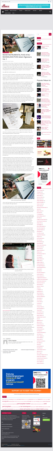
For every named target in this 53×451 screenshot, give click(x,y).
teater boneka (33, 406)
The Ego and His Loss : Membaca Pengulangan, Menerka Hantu (45, 89)
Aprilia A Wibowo (40, 315)
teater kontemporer (8, 409)
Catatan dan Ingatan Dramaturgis (27, 349)
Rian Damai (39, 270)
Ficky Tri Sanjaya (39, 190)
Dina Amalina (39, 298)
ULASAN (20, 10)
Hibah (49, 399)
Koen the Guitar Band (6, 310)
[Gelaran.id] (3, 12)
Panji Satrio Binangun (40, 272)
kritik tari (25, 401)
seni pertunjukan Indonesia (15, 406)
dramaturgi (11, 399)
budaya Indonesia (6, 399)
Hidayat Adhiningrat (48, 91)
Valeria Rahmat (39, 284)
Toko (13, 13)
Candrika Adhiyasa (40, 294)
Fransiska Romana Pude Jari (41, 358)
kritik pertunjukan (11, 401)
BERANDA (6, 10)
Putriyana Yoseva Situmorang (42, 279)
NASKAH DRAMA (8, 13)
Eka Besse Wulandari (40, 296)
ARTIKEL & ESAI (27, 10)
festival (22, 399)
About (4, 338)
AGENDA (40, 10)
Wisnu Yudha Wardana (40, 226)
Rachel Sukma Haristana (41, 281)
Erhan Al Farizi (39, 248)
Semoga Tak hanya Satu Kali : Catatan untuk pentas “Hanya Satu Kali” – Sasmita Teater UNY (10, 351)
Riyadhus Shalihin (40, 262)
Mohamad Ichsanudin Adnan (41, 207)
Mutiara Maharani (40, 258)
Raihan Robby (39, 195)
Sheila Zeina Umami (40, 282)
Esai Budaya (15, 399)
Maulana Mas (39, 222)
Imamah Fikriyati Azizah (41, 349)
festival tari (31, 399)
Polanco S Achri (39, 204)
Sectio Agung (39, 257)
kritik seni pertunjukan (21, 401)
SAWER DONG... (46, 419)
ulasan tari (33, 409)
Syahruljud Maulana (40, 229)
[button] (16, 10)
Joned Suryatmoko (40, 238)
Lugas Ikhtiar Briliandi (40, 234)
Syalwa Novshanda (40, 250)
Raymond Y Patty (40, 286)
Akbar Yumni (39, 322)
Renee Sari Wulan (40, 197)
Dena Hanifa (39, 299)
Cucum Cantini (39, 301)
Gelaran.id (40, 399)
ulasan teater (40, 409)
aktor (3, 399)
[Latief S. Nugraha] (5, 342)
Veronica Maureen (40, 275)
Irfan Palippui (39, 342)
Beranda (44, 413)
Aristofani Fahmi (39, 313)
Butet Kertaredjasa (40, 308)
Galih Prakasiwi (39, 243)
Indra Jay (38, 344)
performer (9, 403)
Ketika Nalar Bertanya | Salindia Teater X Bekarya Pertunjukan (45, 84)
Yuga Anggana (39, 224)
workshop (46, 409)
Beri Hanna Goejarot (40, 228)
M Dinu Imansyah (40, 193)
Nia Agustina (39, 192)
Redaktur (46, 86)
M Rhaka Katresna (40, 329)
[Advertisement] (26, 22)
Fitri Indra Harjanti (40, 359)
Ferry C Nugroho (39, 361)
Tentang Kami (45, 417)
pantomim (48, 401)
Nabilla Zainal (39, 260)
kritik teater (29, 401)
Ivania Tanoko (39, 339)
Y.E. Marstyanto (39, 214)
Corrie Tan (38, 305)
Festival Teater (35, 399)
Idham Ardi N (39, 351)
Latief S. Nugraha (11, 61)
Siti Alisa (38, 287)
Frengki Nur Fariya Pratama (41, 219)
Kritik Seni (15, 401)
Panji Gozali (39, 269)
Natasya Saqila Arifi (40, 263)
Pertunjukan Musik (6, 52)
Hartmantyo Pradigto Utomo (42, 354)
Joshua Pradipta (39, 337)
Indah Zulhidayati (40, 346)
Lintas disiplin (34, 401)
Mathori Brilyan (39, 205)
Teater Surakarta (16, 409)
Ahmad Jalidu (39, 231)
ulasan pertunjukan (25, 409)
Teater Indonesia (39, 406)
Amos (38, 318)
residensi (32, 403)
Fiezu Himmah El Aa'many (41, 221)
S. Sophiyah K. (39, 289)
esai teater (19, 399)
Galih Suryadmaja (40, 241)
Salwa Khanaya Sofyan (41, 253)
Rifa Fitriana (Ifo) (39, 246)
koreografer (5, 401)
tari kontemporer (25, 406)
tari (19, 406)
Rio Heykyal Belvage (40, 265)
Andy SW (38, 209)
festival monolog (26, 399)
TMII (19, 409)
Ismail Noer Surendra (40, 341)
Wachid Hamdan (39, 274)
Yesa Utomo (39, 255)
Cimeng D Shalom (40, 306)
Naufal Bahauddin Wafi (41, 267)
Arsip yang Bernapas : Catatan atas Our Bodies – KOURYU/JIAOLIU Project (45, 100)
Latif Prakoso (39, 334)
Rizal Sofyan (47, 129)
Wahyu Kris (39, 236)
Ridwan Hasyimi (39, 210)
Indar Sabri (38, 217)
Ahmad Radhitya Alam (40, 216)
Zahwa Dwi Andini (40, 363)
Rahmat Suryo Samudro (41, 245)
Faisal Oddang (39, 327)
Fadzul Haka (39, 310)
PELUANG (34, 10)
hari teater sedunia (45, 399)
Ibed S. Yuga (39, 353)
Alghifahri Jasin (39, 320)
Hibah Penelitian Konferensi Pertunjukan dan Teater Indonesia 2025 (46, 105)
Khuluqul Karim (39, 291)
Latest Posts (8, 338)
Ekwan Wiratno (39, 198)
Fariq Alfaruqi (39, 347)
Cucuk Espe (42, 113)
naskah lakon (41, 401)
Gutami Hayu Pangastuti (41, 356)
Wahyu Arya (39, 251)
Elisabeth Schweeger (40, 325)
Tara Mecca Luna (40, 233)
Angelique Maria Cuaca (41, 317)
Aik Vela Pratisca (39, 323)
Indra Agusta (39, 330)
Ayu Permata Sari (47, 134)
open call (44, 401)
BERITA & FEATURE (13, 10)
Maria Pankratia (39, 293)
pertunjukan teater (23, 404)
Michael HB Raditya (40, 202)
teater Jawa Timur (45, 406)
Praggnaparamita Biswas (41, 277)
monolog (37, 401)
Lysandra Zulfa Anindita (41, 332)
